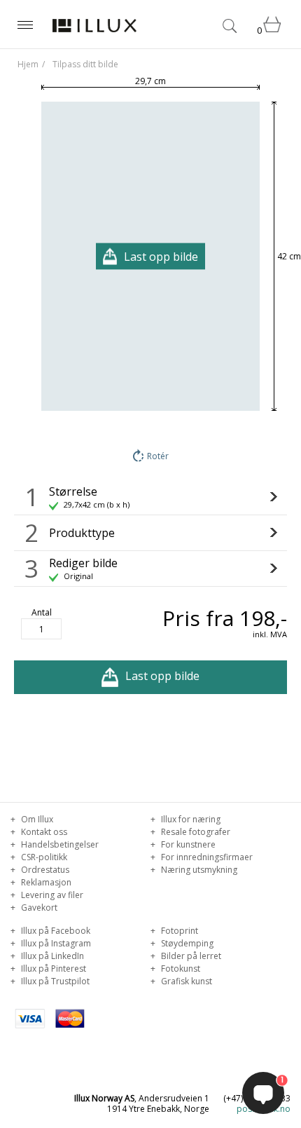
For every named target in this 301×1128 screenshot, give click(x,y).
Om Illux (36, 819)
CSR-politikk (43, 857)
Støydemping (186, 943)
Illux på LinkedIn (51, 956)
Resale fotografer (194, 832)
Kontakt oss (43, 832)
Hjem (28, 64)
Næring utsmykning (198, 870)
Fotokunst (179, 968)
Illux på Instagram (55, 943)
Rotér (158, 456)
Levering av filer (51, 895)
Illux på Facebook (54, 931)
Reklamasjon (45, 882)
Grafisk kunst (185, 981)
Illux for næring (189, 819)
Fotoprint (178, 931)
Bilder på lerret (190, 956)
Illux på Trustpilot (54, 981)
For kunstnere (187, 844)
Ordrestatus (44, 870)
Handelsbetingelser (59, 844)
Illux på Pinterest (52, 968)
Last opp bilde (162, 676)
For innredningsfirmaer (206, 857)
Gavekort (38, 907)
